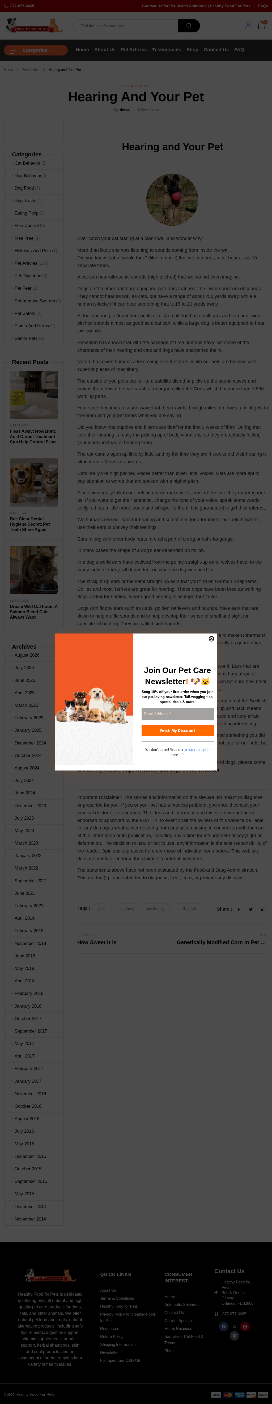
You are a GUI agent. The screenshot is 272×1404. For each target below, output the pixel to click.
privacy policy (194, 749)
